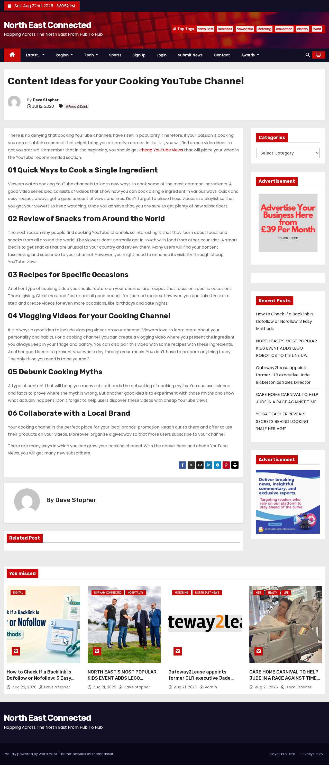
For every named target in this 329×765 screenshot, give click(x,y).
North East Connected (47, 25)
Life (286, 593)
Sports (115, 55)
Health (272, 593)
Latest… (34, 55)
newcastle (245, 29)
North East (205, 29)
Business (225, 29)
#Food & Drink (77, 106)
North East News (207, 593)
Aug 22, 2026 (25, 687)
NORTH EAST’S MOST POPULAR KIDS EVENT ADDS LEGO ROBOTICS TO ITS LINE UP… (286, 348)
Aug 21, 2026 (105, 687)
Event (317, 29)
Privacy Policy (311, 753)
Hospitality (135, 593)
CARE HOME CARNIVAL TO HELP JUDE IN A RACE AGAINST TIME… (284, 675)
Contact (222, 55)
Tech (89, 55)
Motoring (264, 29)
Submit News (190, 55)
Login (162, 55)
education (284, 29)
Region (63, 55)
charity (302, 29)
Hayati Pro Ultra (282, 753)
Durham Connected (107, 593)
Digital (18, 593)
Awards (248, 55)
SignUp (139, 55)
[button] (308, 55)
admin (210, 687)
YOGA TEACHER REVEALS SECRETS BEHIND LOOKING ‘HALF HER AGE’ (282, 421)
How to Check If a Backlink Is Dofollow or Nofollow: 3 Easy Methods (284, 321)
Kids (259, 593)
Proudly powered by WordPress (31, 753)
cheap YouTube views (161, 150)
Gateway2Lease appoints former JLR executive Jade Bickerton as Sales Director (283, 375)
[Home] (12, 55)
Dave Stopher (46, 100)
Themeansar (102, 753)
